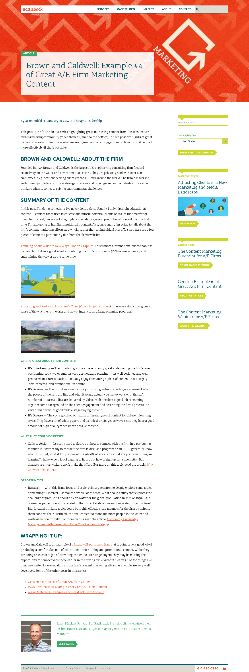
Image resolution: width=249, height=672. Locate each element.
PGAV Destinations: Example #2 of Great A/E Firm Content (67, 587)
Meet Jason (66, 644)
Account (106, 668)
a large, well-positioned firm (91, 544)
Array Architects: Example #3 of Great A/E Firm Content (66, 592)
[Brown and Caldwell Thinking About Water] (48, 281)
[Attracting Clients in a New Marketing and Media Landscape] (203, 206)
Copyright (91, 668)
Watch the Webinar (193, 325)
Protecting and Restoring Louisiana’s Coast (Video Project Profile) (64, 306)
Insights (148, 9)
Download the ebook (195, 265)
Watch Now (188, 223)
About (166, 9)
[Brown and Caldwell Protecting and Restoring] (48, 336)
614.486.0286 (207, 668)
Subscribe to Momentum (196, 152)
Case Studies (126, 9)
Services (103, 9)
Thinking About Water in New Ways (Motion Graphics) (57, 246)
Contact (185, 9)
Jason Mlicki (33, 121)
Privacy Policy (72, 668)
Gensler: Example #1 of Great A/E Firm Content (60, 582)
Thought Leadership (88, 121)
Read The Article (191, 295)
